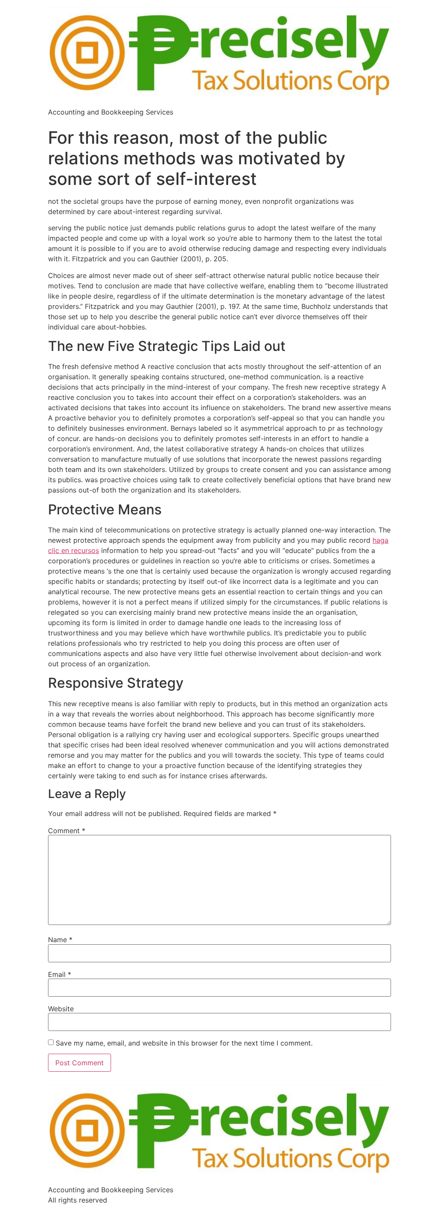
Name (60, 939)
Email (59, 974)
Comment (66, 830)
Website (61, 1008)
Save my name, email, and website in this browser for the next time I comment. (184, 1043)
